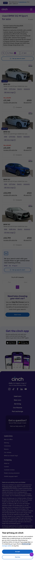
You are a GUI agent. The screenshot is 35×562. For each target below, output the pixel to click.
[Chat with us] (32, 554)
